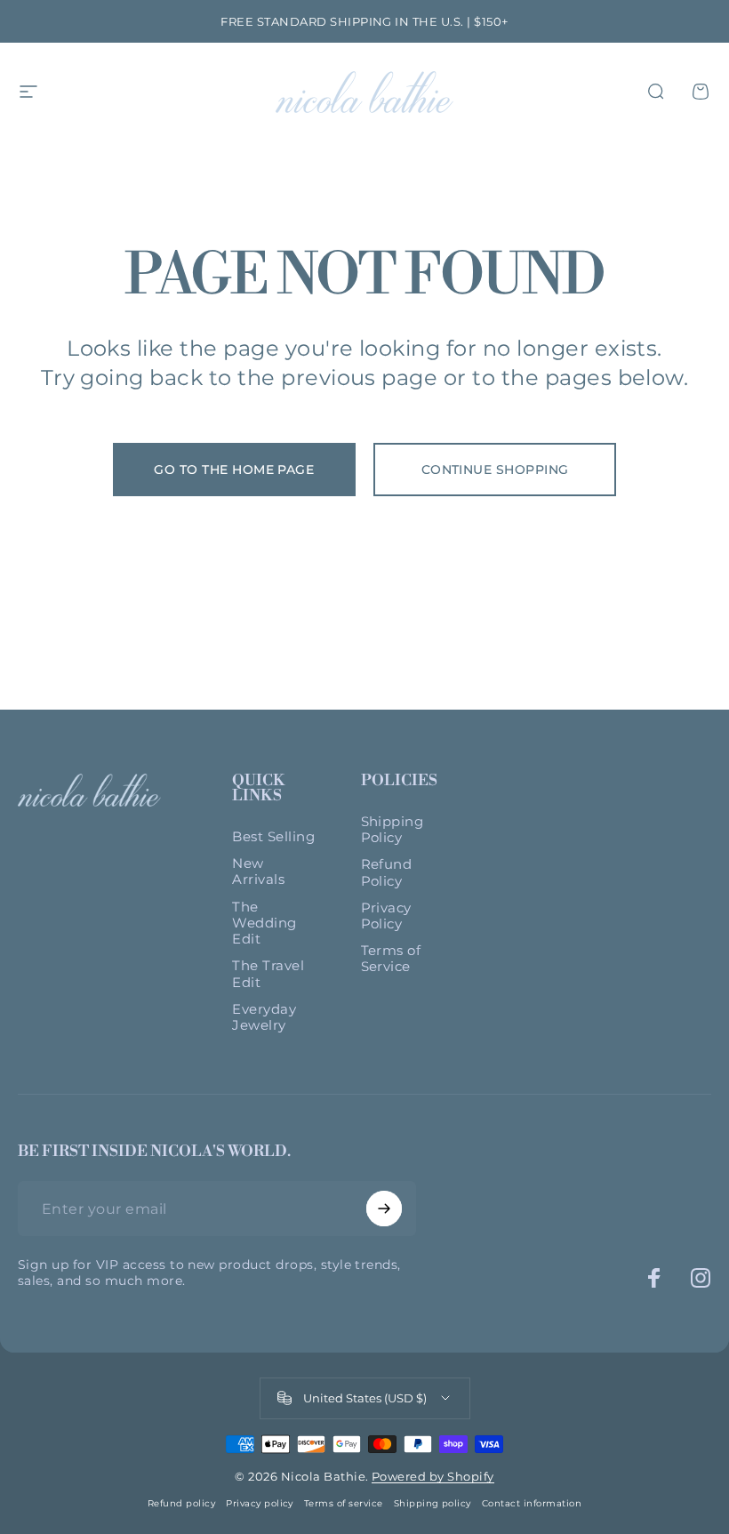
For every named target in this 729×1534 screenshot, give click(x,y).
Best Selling (273, 837)
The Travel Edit (268, 974)
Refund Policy (387, 872)
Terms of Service (391, 959)
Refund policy (181, 1503)
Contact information (531, 1503)
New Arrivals (258, 871)
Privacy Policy (386, 916)
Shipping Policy (392, 830)
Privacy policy (259, 1503)
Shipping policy (432, 1503)
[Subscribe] (384, 1208)
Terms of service (343, 1503)
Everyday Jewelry (264, 1017)
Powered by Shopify (433, 1476)
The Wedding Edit (264, 923)
